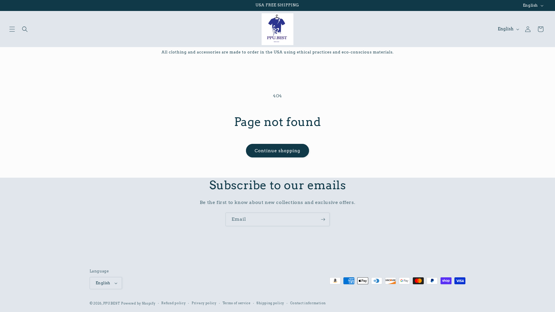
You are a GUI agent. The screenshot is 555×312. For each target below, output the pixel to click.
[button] (12, 29)
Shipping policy (270, 303)
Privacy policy (204, 303)
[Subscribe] (323, 219)
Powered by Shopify (138, 303)
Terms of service (237, 303)
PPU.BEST (111, 303)
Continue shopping (277, 150)
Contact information (308, 303)
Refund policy (173, 303)
